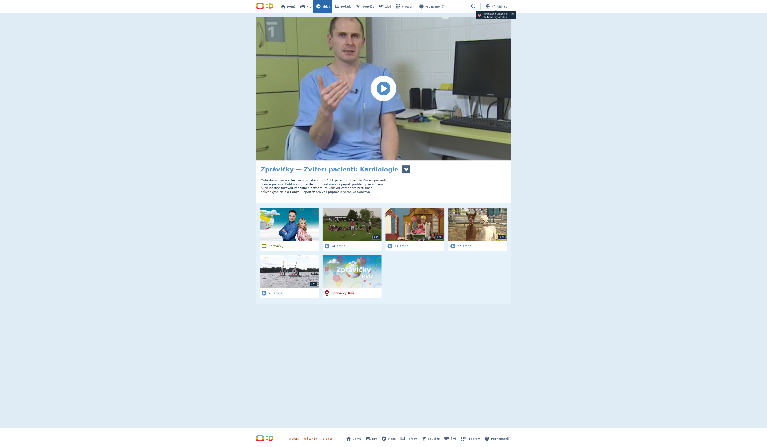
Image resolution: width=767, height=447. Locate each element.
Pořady (346, 6)
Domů (291, 6)
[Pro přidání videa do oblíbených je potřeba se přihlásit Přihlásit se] (406, 169)
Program (408, 6)
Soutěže (368, 6)
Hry (309, 6)
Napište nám (309, 438)
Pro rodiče (326, 438)
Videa (326, 6)
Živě (388, 6)
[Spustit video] (383, 88)
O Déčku (294, 438)
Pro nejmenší (434, 6)
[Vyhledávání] (473, 6)
